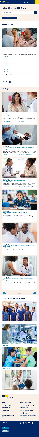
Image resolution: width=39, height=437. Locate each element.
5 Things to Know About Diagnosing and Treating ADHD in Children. (15, 212)
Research (22, 121)
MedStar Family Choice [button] (24, 407)
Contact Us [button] (5, 430)
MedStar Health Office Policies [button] (7, 408)
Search (35, 12)
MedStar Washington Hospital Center (27, 186)
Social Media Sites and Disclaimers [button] (8, 415)
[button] (24, 2)
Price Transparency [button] (5, 413)
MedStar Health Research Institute (26, 154)
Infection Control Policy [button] (6, 407)
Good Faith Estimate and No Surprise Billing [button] (27, 405)
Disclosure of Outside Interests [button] (25, 402)
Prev (4, 293)
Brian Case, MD (6, 149)
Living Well (6, 56)
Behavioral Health (7, 219)
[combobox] (19, 12)
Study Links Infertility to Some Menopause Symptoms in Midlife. (14, 180)
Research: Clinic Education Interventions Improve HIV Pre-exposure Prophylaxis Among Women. (18, 279)
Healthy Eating (6, 67)
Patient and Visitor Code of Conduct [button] (26, 410)
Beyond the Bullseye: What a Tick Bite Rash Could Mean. (15, 49)
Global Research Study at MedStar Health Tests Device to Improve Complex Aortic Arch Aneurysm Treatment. (18, 246)
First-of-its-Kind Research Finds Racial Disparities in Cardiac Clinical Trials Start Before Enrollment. (18, 148)
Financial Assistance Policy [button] (6, 405)
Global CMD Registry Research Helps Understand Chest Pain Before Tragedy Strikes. (18, 114)
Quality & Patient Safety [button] (24, 413)
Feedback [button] (21, 404)
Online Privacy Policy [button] (5, 410)
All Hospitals (6, 76)
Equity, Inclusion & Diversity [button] (7, 404)
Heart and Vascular (7, 121)
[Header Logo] (5, 1)
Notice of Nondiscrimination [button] (25, 408)
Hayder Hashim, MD (7, 115)
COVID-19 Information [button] (24, 400)
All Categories (6, 71)
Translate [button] (5, 416)
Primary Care (6, 58)
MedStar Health (5, 5)
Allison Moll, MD (6, 213)
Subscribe (9, 17)
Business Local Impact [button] (6, 400)
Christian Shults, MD (7, 247)
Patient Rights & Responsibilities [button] (25, 412)
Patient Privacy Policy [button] (6, 412)
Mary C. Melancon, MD (7, 181)
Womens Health (6, 186)
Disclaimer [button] (4, 402)
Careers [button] (5, 427)
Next (35, 293)
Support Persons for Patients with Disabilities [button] (28, 415)
